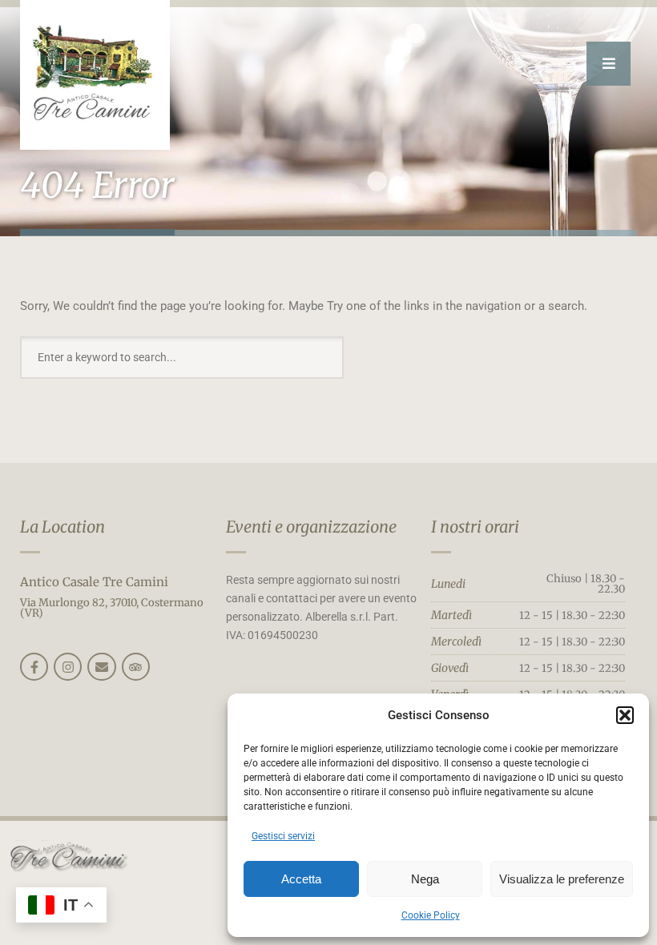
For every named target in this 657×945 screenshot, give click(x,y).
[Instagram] (68, 667)
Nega (425, 879)
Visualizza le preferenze (561, 879)
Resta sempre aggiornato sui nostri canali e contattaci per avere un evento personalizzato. (321, 598)
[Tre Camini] (95, 75)
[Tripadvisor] (136, 667)
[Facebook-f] (34, 667)
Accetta (301, 879)
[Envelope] (101, 667)
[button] (625, 715)
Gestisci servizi (283, 836)
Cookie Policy (430, 915)
